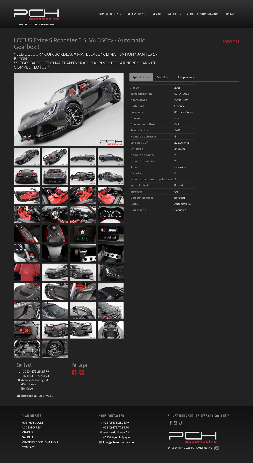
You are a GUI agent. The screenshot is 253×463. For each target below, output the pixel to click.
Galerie (27, 437)
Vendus (157, 14)
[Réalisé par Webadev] (216, 448)
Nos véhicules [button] (109, 14)
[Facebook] (74, 373)
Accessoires (31, 427)
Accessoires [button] (135, 14)
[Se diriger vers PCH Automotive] (36, 14)
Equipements (186, 77)
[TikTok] (181, 422)
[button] (22, 109)
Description (164, 77)
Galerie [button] (173, 14)
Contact (230, 14)
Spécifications (141, 77)
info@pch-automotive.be (37, 395)
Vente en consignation (203, 14)
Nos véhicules (32, 422)
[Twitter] (81, 373)
